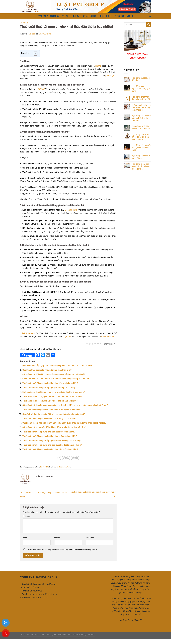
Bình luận (27, 516)
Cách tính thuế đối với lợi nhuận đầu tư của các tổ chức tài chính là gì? (53, 374)
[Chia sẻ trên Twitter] (64, 458)
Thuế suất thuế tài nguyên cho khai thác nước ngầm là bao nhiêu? (51, 410)
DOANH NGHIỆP (89, 16)
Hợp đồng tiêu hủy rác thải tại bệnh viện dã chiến (141, 147)
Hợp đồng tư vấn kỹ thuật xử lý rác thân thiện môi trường (140, 136)
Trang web (90, 538)
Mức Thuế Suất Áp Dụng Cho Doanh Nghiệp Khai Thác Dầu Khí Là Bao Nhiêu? (57, 365)
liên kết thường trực (63, 467)
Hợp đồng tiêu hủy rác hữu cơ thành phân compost (141, 118)
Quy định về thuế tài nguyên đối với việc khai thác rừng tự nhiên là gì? (53, 414)
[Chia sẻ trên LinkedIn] (77, 458)
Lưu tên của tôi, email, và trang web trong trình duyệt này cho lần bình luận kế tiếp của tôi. (62, 549)
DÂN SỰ (65, 16)
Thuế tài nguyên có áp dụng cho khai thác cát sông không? (48, 432)
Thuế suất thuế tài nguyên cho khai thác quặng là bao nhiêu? (49, 436)
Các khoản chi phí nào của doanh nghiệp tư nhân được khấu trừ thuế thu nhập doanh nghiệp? (64, 423)
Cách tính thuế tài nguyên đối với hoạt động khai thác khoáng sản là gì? (54, 427)
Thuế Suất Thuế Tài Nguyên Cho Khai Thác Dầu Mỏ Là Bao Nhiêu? (52, 396)
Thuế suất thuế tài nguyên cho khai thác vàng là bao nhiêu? (49, 418)
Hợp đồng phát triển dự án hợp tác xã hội (141, 98)
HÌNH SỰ (75, 16)
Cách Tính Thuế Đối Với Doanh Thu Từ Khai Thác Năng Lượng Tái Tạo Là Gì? (56, 379)
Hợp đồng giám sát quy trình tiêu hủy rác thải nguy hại (141, 166)
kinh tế (98, 66)
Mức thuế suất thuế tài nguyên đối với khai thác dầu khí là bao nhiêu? (53, 392)
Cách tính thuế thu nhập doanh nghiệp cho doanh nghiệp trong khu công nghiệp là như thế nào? (65, 405)
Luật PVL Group (45, 34)
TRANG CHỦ (43, 16)
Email (57, 538)
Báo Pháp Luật (107, 336)
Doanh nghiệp (71, 210)
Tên (25, 538)
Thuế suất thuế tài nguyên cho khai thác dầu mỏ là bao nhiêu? (50, 383)
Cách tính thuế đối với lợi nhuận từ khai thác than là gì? (46, 370)
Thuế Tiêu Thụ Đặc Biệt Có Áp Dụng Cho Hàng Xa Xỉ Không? (49, 387)
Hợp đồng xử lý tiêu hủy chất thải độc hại (141, 127)
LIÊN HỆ (130, 16)
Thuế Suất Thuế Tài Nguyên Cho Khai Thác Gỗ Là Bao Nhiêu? (49, 401)
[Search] (150, 16)
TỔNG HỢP (119, 16)
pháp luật (109, 75)
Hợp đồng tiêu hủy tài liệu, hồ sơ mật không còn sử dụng (141, 107)
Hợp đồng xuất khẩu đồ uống (141, 79)
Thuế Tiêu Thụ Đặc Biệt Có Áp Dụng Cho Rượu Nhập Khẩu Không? (51, 440)
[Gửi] (148, 24)
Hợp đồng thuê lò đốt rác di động (141, 156)
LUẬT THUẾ (24, 23)
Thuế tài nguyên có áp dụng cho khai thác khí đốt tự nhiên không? (52, 445)
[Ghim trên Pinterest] (73, 458)
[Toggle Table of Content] (34, 53)
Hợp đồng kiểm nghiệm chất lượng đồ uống (141, 88)
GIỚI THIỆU (54, 16)
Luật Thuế (40, 89)
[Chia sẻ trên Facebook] (59, 458)
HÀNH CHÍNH (105, 16)
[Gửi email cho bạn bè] (68, 458)
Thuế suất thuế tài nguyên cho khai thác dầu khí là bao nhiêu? (50, 449)
